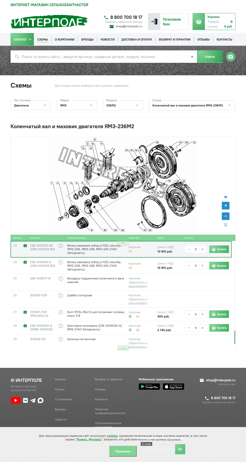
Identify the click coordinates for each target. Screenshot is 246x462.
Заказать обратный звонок (123, 22)
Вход (166, 24)
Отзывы (100, 389)
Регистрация (172, 19)
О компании (63, 399)
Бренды (60, 409)
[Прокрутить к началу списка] (123, 243)
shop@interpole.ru (129, 26)
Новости (61, 419)
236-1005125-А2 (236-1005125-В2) (42, 247)
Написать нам (226, 384)
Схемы (60, 389)
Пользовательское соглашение (108, 425)
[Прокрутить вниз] (123, 347)
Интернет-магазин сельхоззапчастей (49, 4)
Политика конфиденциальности (110, 411)
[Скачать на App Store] (173, 386)
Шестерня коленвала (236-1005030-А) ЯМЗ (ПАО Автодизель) (94, 327)
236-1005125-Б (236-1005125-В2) (42, 264)
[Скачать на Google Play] (149, 386)
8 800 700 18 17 (126, 17)
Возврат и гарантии (108, 379)
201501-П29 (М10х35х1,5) (39, 313)
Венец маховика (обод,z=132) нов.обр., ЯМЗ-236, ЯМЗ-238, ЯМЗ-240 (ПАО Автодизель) (94, 249)
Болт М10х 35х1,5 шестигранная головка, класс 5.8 (96, 313)
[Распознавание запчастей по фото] (230, 56)
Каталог (60, 379)
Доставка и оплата (68, 429)
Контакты (101, 399)
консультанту (138, 286)
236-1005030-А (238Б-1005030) (41, 327)
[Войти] (154, 21)
